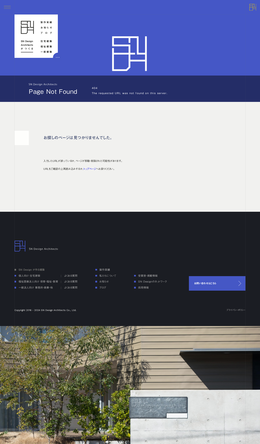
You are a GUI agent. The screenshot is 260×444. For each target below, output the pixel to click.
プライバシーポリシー (235, 310)
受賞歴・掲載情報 (148, 275)
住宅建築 (46, 41)
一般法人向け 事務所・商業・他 (36, 287)
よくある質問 (70, 275)
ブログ (46, 33)
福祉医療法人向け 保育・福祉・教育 (38, 281)
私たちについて (107, 275)
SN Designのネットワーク (152, 281)
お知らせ (46, 28)
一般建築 (46, 52)
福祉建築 (46, 46)
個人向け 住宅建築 (29, 275)
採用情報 (143, 287)
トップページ (90, 169)
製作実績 (46, 22)
